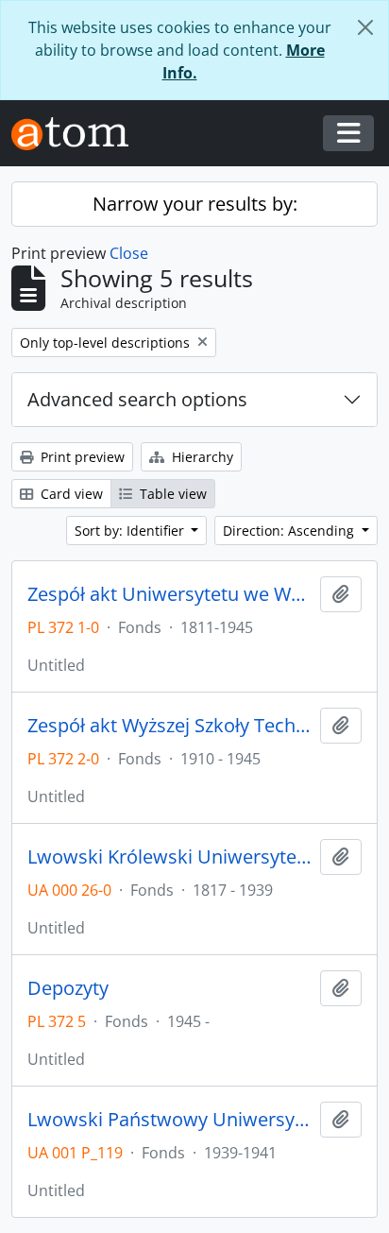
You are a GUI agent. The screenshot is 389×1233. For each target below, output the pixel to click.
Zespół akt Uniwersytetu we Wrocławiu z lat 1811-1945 (170, 594)
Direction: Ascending (290, 530)
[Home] (77, 134)
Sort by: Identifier (131, 530)
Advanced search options (137, 399)
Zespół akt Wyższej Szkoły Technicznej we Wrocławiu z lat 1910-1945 (170, 725)
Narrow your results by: (195, 203)
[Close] (365, 27)
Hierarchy (200, 457)
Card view (70, 494)
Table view (171, 494)
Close (129, 253)
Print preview (81, 457)
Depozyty (68, 988)
